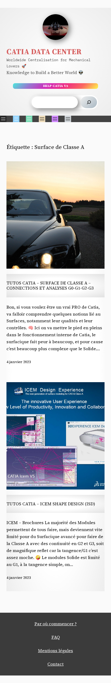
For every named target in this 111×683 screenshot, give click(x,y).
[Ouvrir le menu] (3, 119)
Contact (55, 664)
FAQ (55, 637)
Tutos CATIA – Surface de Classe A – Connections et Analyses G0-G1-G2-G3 (49, 285)
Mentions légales (55, 650)
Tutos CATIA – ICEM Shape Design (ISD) (50, 503)
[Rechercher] (89, 102)
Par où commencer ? (55, 624)
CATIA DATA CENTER (44, 51)
